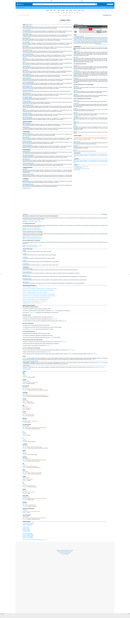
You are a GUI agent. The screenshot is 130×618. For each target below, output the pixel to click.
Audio (60, 22)
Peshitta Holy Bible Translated (28, 174)
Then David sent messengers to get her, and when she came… (33, 238)
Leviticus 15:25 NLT (26, 528)
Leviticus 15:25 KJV (26, 531)
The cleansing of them (78, 167)
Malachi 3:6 (48, 351)
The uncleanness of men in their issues (81, 166)
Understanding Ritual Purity (27, 268)
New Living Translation (27, 29)
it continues (101, 39)
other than (87, 39)
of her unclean (90, 40)
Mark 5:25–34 (41, 226)
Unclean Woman (26, 263)
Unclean (101, 155)
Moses (24, 250)
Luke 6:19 (75, 131)
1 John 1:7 (93, 359)
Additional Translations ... (27, 188)
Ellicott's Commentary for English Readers (30, 361)
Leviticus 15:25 (25, 358)
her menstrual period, (93, 39)
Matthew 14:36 (76, 121)
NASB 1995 (25, 58)
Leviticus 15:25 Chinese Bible (28, 535)
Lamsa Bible (25, 169)
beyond (104, 39)
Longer (74, 155)
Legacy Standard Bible (27, 66)
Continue (77, 154)
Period (87, 155)
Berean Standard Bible (99, 44)
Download (105, 44)
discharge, (95, 40)
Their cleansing (77, 169)
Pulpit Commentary (26, 365)
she (76, 40)
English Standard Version (27, 33)
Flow (88, 154)
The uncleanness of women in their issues (82, 168)
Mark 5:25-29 (75, 57)
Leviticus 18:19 (76, 100)
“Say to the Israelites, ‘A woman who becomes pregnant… (32, 229)
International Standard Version (28, 105)
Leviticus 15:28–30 (71, 349)
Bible (19, 15)
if (98, 39)
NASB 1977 (25, 62)
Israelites (25, 253)
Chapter (105, 214)
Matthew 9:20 (75, 145)
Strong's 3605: (25, 486)
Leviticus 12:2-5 (76, 70)
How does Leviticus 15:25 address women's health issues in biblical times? (36, 297)
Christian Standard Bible (27, 78)
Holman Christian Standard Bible (28, 82)
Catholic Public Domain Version (28, 155)
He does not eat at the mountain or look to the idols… (31, 246)
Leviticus (21, 15)
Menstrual (78, 155)
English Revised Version (27, 93)
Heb (70, 22)
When (94, 38)
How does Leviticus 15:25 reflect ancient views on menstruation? (35, 301)
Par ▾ (29, 24)
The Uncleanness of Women (78, 36)
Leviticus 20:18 (76, 103)
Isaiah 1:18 (64, 320)
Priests (24, 260)
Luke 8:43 (52, 337)
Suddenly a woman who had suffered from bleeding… (32, 220)
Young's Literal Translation (27, 141)
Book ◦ (103, 214)
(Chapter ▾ (26, 24)
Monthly (81, 155)
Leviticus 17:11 (53, 310)
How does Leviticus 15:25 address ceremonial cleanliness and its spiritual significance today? (40, 288)
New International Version (27, 25)
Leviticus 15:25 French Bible (28, 536)
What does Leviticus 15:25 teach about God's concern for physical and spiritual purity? (38, 290)
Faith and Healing (26, 282)
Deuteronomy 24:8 (32, 329)
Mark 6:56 (75, 125)
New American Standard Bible (28, 54)
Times (98, 155)
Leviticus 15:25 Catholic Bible (28, 537)
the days (85, 40)
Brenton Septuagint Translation (28, 184)
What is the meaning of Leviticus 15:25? (30, 286)
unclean (81, 40)
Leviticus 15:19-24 (76, 141)
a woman (97, 38)
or (97, 39)
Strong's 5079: (25, 428)
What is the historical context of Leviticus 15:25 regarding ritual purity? (35, 299)
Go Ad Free (2, 613)
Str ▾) (31, 24)
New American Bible (26, 159)
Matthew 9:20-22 (76, 51)
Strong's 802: (25, 383)
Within (74, 156)
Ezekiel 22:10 (75, 86)
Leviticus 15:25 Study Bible (27, 533)
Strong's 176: (25, 435)
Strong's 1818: (25, 396)
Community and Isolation (27, 278)
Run (89, 155)
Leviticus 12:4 (62, 341)
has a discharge (102, 38)
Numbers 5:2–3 (54, 318)
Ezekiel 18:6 (75, 108)
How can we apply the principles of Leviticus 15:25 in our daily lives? (35, 292)
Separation (93, 155)
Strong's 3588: (25, 377)
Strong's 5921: (25, 454)
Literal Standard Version (27, 133)
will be (79, 40)
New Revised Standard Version (28, 163)
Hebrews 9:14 (93, 353)
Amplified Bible (25, 70)
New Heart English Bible (27, 113)
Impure (100, 154)
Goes (98, 154)
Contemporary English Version (28, 90)
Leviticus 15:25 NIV (26, 527)
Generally (94, 154)
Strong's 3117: (25, 409)
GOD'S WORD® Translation (27, 97)
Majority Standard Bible (27, 123)
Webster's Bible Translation (27, 117)
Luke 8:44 (102, 362)
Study (65, 22)
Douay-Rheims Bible (26, 151)
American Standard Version (27, 86)
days (80, 39)
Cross (62, 22)
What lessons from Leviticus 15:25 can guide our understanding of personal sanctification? (39, 295)
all (83, 40)
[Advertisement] (65, 206)
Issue (106, 154)
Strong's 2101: (25, 506)
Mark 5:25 (75, 149)
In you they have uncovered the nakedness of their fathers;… (32, 236)
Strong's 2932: (25, 499)
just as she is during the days (102, 40)
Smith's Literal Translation (27, 145)
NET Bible (24, 109)
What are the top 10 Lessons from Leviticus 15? (32, 302)
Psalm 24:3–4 (46, 345)
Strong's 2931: (25, 480)
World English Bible (26, 127)
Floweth (91, 154)
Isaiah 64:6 (75, 112)
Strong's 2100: (25, 390)
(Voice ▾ (79, 24)
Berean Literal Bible (26, 137)
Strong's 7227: (25, 402)
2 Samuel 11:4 (76, 94)
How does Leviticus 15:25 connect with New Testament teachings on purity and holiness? (39, 294)
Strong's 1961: (25, 473)
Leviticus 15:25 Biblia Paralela (28, 534)
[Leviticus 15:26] (128, 276)
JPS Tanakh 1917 (26, 180)
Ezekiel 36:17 (75, 90)
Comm (68, 22)
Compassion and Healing (27, 272)
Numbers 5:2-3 (76, 78)
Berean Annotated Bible (27, 74)
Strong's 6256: (25, 415)
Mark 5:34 (70, 353)
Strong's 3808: (25, 422)
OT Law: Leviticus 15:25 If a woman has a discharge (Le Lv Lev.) (34, 539)
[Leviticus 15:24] (1, 276)
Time (96, 155)
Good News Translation (27, 101)
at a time (83, 39)
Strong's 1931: (25, 467)
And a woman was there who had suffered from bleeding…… (33, 221)
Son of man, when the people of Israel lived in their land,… (32, 237)
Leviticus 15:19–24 (32, 312)
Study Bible (25, 214)
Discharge (85, 154)
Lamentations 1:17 (76, 116)
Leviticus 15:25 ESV (26, 529)
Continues (81, 154)
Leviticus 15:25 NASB (26, 530)
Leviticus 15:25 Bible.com (27, 525)
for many (77, 39)
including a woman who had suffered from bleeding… (32, 228)
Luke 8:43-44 (75, 65)
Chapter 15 (24, 15)
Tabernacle (25, 257)
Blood (74, 154)
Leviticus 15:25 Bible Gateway (28, 524)
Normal (84, 155)
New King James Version (27, 50)
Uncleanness (105, 155)
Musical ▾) (82, 24)
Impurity (103, 154)
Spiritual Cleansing (26, 275)
